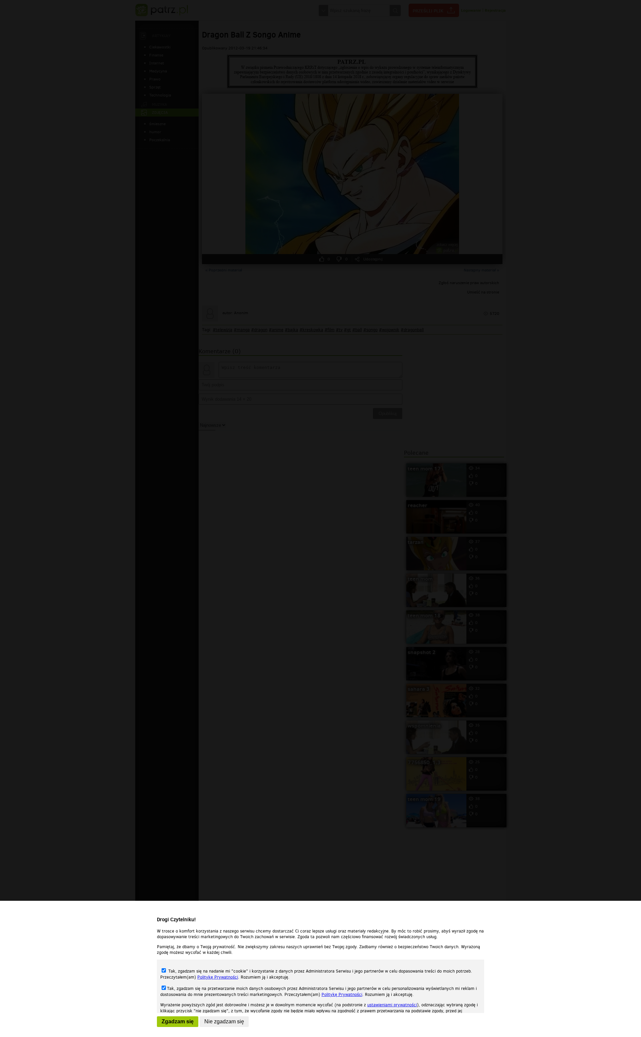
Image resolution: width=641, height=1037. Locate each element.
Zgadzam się (178, 1021)
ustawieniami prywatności (392, 1005)
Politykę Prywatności (217, 977)
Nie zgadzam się (224, 1021)
